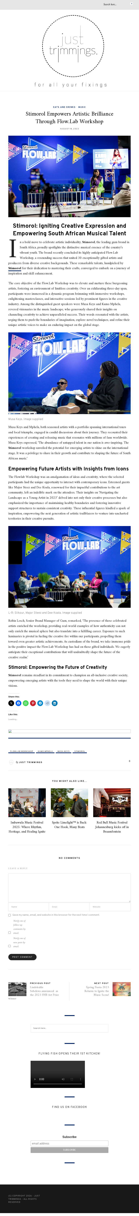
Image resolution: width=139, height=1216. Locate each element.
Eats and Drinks (64, 107)
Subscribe (69, 1136)
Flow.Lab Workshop (21, 751)
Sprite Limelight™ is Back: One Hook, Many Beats (69, 825)
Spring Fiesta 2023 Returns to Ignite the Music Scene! (97, 991)
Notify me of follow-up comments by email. (19, 927)
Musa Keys (64, 751)
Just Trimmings (31, 762)
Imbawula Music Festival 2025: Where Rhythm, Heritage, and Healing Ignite (27, 827)
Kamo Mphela (45, 751)
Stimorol (14, 268)
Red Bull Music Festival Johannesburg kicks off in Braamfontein (112, 827)
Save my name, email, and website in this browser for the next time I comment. (56, 915)
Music (82, 107)
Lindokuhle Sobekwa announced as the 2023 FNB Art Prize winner (33, 993)
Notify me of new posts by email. (19, 942)
